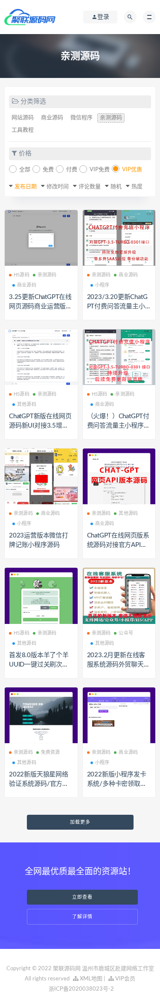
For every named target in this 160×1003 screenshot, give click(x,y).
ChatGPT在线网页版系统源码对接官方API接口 (118, 545)
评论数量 (90, 187)
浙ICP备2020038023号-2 (81, 989)
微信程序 (81, 118)
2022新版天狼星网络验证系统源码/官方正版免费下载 (39, 783)
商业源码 (52, 118)
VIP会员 (124, 979)
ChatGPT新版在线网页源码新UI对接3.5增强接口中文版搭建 (40, 425)
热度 (137, 187)
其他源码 (26, 404)
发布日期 (26, 187)
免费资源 (50, 752)
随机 (116, 187)
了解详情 (82, 916)
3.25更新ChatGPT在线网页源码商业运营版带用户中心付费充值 (40, 306)
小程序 (102, 285)
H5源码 (21, 275)
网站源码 (23, 118)
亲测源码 (111, 118)
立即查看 (82, 897)
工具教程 (23, 130)
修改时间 (58, 187)
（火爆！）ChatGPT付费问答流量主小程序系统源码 (118, 425)
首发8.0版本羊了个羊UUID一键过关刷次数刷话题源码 (39, 664)
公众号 (126, 633)
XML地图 (90, 979)
